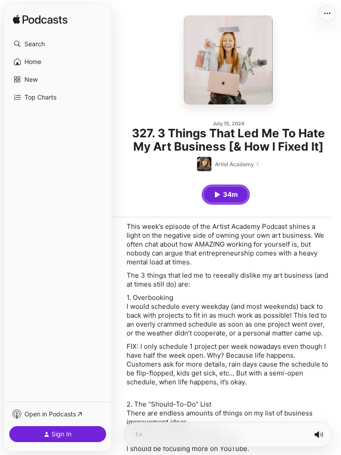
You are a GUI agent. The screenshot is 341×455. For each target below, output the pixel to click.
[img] (40, 20)
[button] (58, 44)
